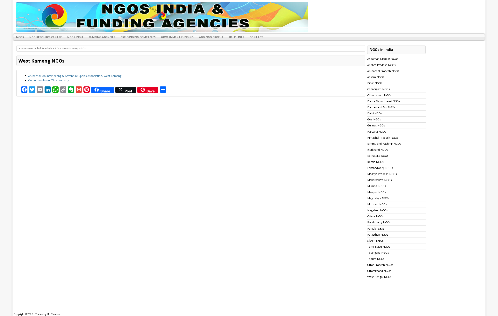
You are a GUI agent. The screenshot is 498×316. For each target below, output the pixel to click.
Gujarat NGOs (376, 125)
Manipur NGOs (376, 192)
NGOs (20, 37)
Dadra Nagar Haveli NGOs (383, 101)
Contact (256, 37)
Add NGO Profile (211, 37)
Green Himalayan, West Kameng (48, 80)
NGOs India (75, 37)
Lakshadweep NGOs (380, 168)
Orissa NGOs (375, 216)
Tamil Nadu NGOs (378, 246)
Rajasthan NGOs (377, 234)
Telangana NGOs (378, 252)
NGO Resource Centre (45, 37)
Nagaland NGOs (377, 210)
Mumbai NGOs (376, 186)
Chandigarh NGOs (378, 89)
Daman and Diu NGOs (381, 107)
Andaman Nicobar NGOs (382, 59)
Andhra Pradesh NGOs (381, 65)
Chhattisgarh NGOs (379, 95)
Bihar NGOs (374, 83)
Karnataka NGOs (377, 156)
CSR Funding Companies (138, 37)
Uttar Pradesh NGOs (380, 265)
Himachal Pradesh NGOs (382, 137)
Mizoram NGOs (377, 204)
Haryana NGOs (376, 131)
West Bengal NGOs (379, 277)
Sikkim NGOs (375, 240)
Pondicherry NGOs (379, 222)
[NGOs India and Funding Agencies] (249, 17)
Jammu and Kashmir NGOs (384, 143)
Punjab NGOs (375, 228)
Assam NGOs (375, 77)
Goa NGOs (374, 119)
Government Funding (177, 37)
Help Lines (236, 37)
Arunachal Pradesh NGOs (383, 71)
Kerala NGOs (375, 162)
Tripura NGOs (376, 259)
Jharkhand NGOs (377, 149)
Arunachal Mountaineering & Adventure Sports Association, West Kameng (74, 76)
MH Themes (53, 314)
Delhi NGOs (374, 113)
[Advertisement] (112, 299)
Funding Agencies (102, 37)
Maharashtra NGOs (379, 180)
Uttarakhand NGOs (379, 271)
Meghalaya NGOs (378, 198)
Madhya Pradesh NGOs (382, 174)
